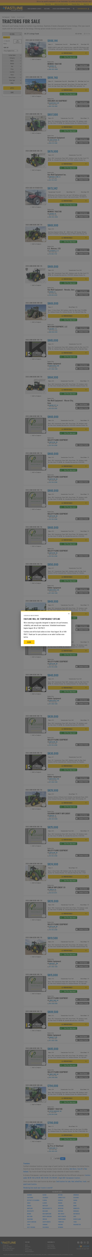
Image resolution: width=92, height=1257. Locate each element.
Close (29, 642)
